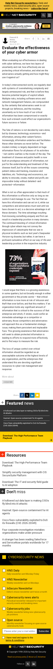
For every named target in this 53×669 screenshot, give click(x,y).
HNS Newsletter (17, 579)
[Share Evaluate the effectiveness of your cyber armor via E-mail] (48, 38)
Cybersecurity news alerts (23, 597)
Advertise (42, 657)
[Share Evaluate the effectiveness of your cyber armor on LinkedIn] (43, 38)
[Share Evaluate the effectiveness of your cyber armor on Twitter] (38, 38)
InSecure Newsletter (20, 588)
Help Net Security (38, 652)
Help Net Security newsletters (21, 3)
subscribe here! (39, 8)
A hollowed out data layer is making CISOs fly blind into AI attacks (25, 502)
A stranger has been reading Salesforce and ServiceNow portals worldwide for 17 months (25, 542)
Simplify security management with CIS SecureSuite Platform (24, 474)
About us (32, 657)
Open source (14, 620)
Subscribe (44, 631)
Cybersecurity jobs (18, 608)
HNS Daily (13, 570)
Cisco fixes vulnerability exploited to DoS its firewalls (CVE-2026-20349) (25, 522)
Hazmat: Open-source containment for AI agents (23, 418)
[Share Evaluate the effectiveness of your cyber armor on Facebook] (33, 38)
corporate (8, 382)
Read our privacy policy (17, 657)
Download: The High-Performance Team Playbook (23, 437)
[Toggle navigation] (49, 15)
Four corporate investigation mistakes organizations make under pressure (23, 531)
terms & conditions (15, 640)
